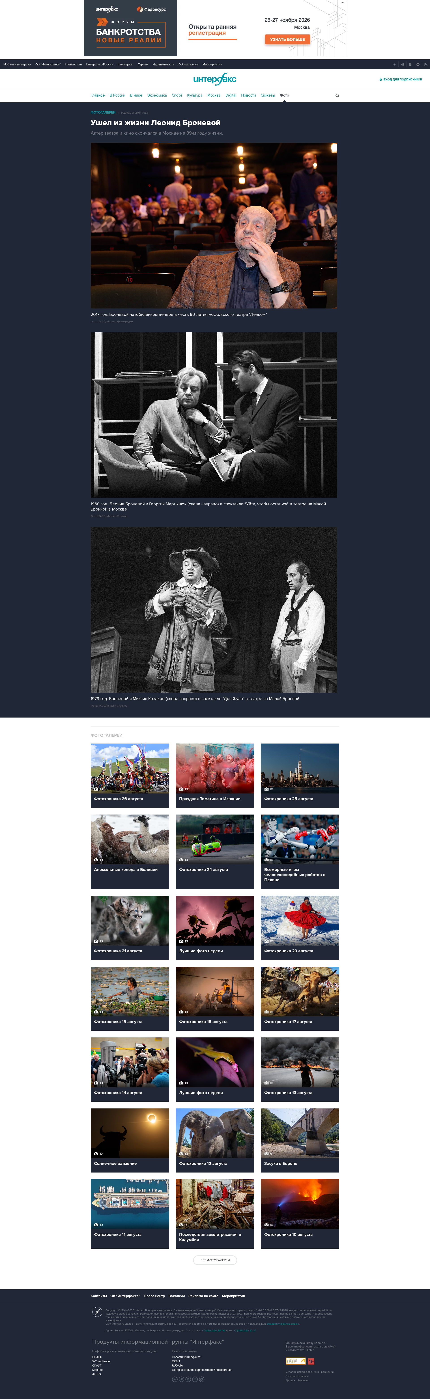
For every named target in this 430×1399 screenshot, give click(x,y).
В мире (136, 95)
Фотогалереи (103, 112)
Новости (248, 95)
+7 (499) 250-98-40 (213, 1330)
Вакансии (176, 1296)
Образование (188, 64)
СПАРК (97, 1357)
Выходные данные (298, 1376)
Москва (214, 95)
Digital (231, 95)
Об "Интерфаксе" (48, 64)
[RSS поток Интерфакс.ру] (195, 1379)
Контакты (99, 1296)
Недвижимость (163, 64)
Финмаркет (126, 64)
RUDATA (177, 1365)
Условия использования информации (310, 1372)
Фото (284, 95)
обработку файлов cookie (283, 1324)
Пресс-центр (154, 1296)
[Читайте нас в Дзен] (175, 1379)
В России (117, 95)
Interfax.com (73, 64)
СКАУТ (96, 1365)
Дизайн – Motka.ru (297, 1380)
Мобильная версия (17, 64)
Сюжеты (268, 95)
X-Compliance (101, 1361)
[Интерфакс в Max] (202, 1379)
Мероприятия (212, 64)
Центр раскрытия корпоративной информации (202, 1370)
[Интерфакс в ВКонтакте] (188, 1379)
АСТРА (96, 1374)
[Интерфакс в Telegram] (182, 1379)
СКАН (176, 1361)
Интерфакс (215, 79)
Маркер (97, 1370)
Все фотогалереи (215, 1260)
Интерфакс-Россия (99, 64)
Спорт (177, 95)
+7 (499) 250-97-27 (245, 1330)
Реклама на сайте (203, 1296)
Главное (98, 95)
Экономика (157, 95)
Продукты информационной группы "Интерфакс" (158, 1341)
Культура (194, 95)
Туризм (143, 64)
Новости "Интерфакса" (186, 1357)
